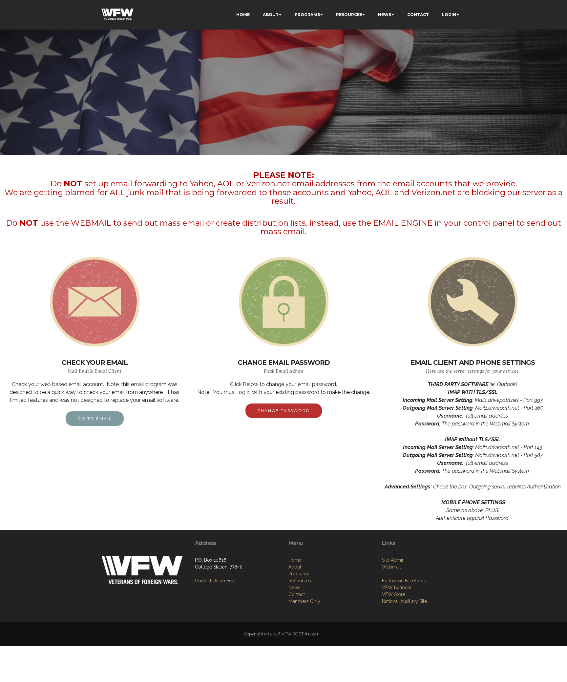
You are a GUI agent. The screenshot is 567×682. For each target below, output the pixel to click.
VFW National (396, 587)
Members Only (304, 601)
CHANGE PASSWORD (283, 410)
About (294, 566)
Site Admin (393, 560)
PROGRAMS (307, 14)
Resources (299, 580)
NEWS (384, 14)
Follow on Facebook (404, 580)
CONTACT (418, 14)
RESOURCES (349, 14)
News (294, 587)
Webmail (391, 566)
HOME (243, 14)
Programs (298, 573)
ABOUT (271, 14)
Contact (296, 594)
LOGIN (449, 14)
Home (295, 560)
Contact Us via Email (216, 580)
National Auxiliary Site (404, 601)
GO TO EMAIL (94, 418)
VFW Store (393, 594)
